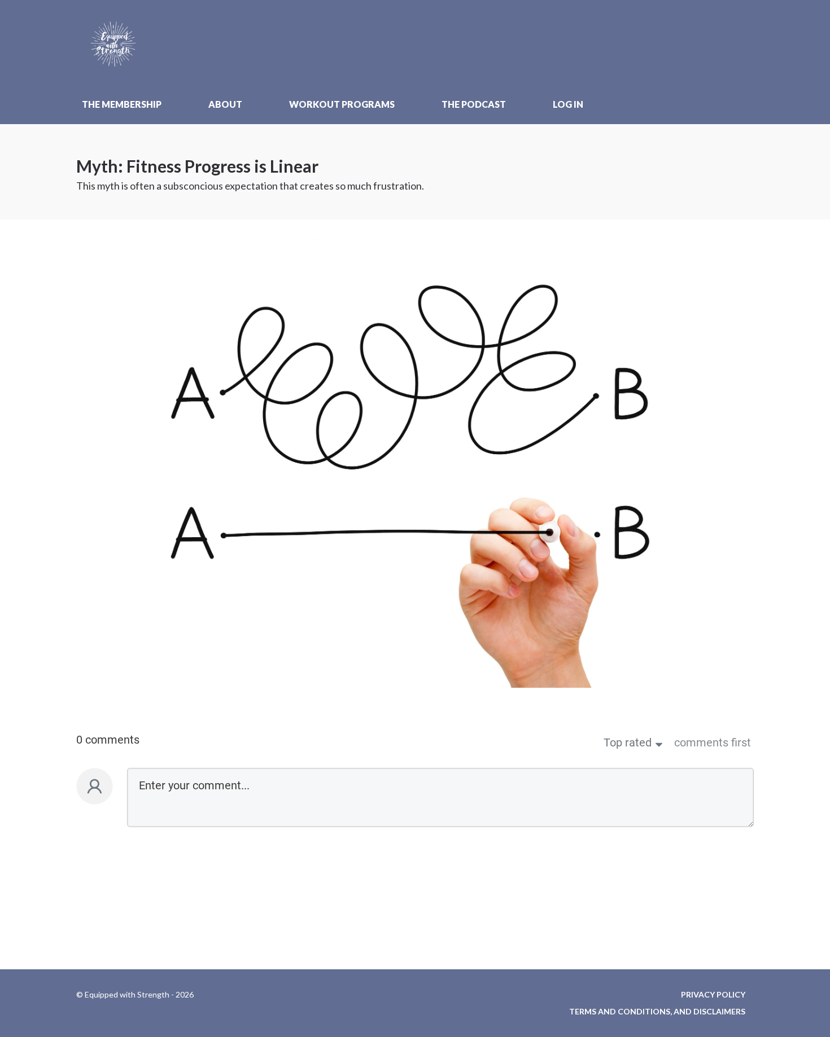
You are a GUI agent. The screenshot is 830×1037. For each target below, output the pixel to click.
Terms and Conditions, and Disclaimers (657, 1011)
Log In (568, 104)
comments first (712, 742)
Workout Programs (342, 104)
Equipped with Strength (118, 42)
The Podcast (474, 104)
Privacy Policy (713, 994)
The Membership (121, 104)
